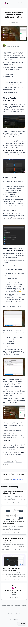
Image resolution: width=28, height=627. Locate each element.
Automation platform (13, 454)
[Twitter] (10, 597)
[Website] (17, 597)
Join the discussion (19, 474)
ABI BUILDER (6, 441)
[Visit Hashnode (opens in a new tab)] (14, 619)
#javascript (19, 461)
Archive (9, 608)
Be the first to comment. (18, 479)
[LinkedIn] (13, 597)
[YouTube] (15, 597)
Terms (19, 608)
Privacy (14, 608)
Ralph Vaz (9, 45)
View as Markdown (14, 22)
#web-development (8, 461)
